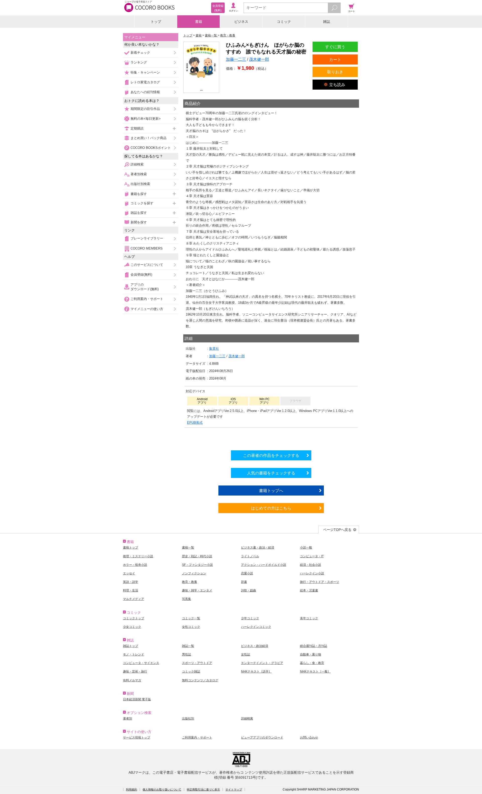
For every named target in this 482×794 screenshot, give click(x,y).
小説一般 (306, 547)
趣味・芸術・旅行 (135, 671)
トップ (156, 22)
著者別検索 (139, 174)
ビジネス (241, 22)
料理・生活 (130, 590)
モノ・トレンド (133, 654)
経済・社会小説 (310, 565)
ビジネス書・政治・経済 (257, 547)
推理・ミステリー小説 (138, 556)
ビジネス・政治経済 (254, 646)
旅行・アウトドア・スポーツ (319, 582)
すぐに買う (335, 46)
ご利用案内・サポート (147, 299)
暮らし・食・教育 (312, 663)
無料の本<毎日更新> (146, 118)
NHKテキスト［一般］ (315, 671)
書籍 (198, 22)
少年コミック (250, 618)
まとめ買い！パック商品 (148, 138)
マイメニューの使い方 (147, 309)
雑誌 (326, 22)
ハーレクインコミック (256, 627)
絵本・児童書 (309, 590)
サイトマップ (233, 789)
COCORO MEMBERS (147, 248)
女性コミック (191, 627)
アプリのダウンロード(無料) (145, 287)
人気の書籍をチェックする (271, 473)
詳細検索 (137, 164)
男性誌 (186, 654)
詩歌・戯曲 (248, 590)
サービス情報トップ (136, 737)
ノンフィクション (194, 573)
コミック (284, 22)
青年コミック (309, 618)
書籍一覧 (188, 547)
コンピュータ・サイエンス (141, 663)
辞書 (244, 582)
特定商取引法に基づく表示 (203, 789)
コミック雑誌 (191, 671)
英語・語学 (130, 582)
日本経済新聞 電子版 (137, 699)
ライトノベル (250, 556)
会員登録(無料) (141, 274)
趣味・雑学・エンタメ (197, 590)
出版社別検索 (140, 184)
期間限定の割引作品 (145, 109)
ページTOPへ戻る (337, 530)
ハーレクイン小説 (312, 573)
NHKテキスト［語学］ (256, 671)
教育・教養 (189, 582)
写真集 (186, 599)
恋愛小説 (247, 573)
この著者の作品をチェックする (271, 455)
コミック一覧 (191, 618)
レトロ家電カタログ (145, 82)
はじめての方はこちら (271, 508)
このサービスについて (147, 265)
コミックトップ (133, 618)
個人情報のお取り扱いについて (162, 789)
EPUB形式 (195, 422)
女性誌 (245, 654)
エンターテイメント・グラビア (262, 663)
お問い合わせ (309, 737)
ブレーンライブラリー (147, 238)
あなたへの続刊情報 (145, 92)
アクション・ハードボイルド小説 (263, 565)
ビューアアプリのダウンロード (262, 737)
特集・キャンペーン (145, 72)
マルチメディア (133, 599)
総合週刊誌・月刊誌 (313, 646)
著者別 (127, 718)
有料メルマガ (132, 680)
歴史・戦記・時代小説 (197, 556)
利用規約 (131, 789)
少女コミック (132, 627)
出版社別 (188, 718)
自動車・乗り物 (310, 654)
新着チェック (140, 52)
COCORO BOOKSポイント (151, 148)
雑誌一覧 (188, 646)
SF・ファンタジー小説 (197, 565)
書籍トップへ (271, 490)
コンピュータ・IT (312, 556)
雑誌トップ (130, 646)
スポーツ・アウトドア (197, 663)
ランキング (139, 62)
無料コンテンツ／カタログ (200, 680)
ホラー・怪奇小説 (135, 565)
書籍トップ (130, 547)
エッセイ (129, 573)
